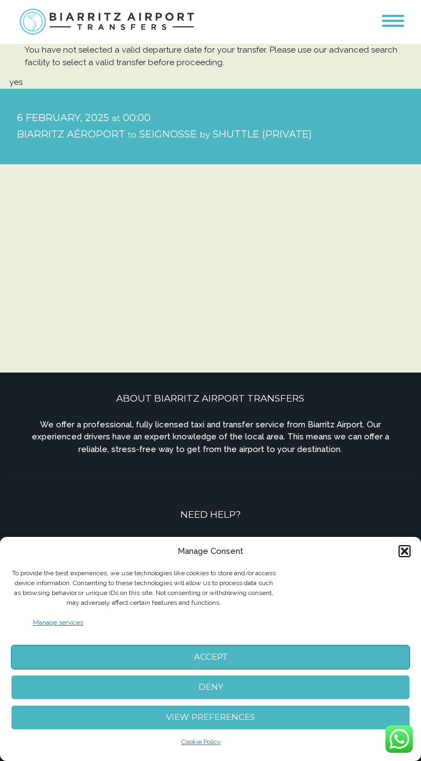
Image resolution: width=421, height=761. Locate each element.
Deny (210, 687)
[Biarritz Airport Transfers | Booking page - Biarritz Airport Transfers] (107, 21)
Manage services (58, 622)
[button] (404, 551)
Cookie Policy (201, 742)
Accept (210, 656)
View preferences (210, 717)
